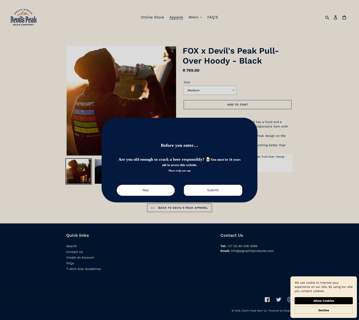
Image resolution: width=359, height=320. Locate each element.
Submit (213, 190)
